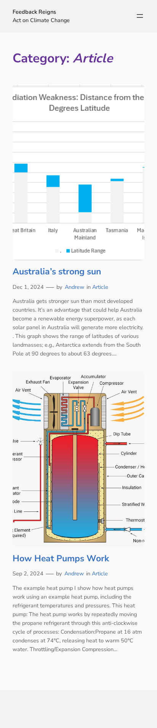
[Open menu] (139, 16)
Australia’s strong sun (57, 271)
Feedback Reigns (34, 12)
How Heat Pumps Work (61, 558)
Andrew (74, 287)
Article (100, 287)
